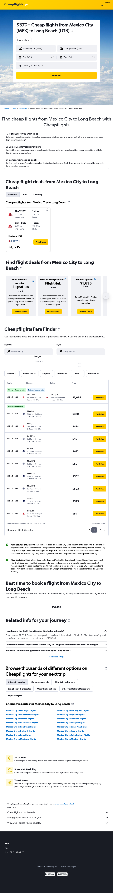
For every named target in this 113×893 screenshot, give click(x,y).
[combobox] (23, 40)
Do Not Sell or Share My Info (47, 867)
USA (14, 108)
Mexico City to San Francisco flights (22, 714)
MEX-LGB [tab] (56, 607)
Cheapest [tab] (12, 194)
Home (6, 108)
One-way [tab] (38, 194)
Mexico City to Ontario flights (20, 718)
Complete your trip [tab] (40, 682)
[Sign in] (102, 6)
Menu (108, 2)
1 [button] (94, 530)
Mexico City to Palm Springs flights (73, 735)
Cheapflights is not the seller (21, 812)
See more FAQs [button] (56, 657)
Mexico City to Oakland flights (71, 718)
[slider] (79, 365)
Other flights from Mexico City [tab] (76, 689)
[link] (20, 311)
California (23, 108)
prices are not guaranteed (64, 804)
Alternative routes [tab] (16, 682)
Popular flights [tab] (15, 695)
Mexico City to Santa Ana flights (72, 727)
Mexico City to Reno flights (18, 735)
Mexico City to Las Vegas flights (21, 710)
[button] (72, 31)
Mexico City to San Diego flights (21, 727)
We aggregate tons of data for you (24, 817)
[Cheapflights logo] (13, 4)
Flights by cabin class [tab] (65, 682)
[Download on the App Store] (62, 874)
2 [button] (100, 530)
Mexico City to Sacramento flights (22, 722)
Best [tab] (25, 194)
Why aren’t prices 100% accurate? (24, 822)
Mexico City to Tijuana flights (70, 714)
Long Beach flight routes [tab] (19, 689)
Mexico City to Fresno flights (70, 731)
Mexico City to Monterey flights (21, 739)
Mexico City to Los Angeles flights (73, 710)
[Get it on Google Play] (50, 874)
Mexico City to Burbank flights (20, 731)
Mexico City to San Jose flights (71, 722)
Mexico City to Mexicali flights (71, 739)
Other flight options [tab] (46, 689)
